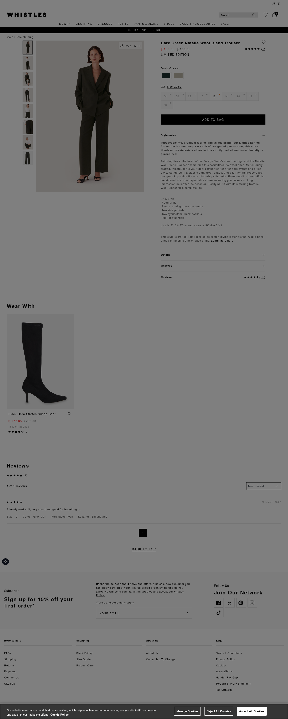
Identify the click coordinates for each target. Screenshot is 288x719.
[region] (144, 711)
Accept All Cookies (251, 711)
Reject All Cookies (219, 711)
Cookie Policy (59, 714)
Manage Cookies (187, 711)
